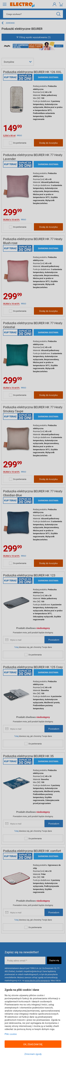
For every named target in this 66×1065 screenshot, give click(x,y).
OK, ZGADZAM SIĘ (33, 1044)
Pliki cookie (11, 1033)
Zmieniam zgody (33, 1053)
